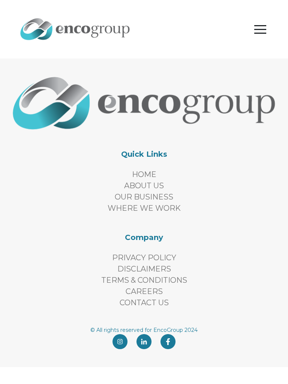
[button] (260, 29)
